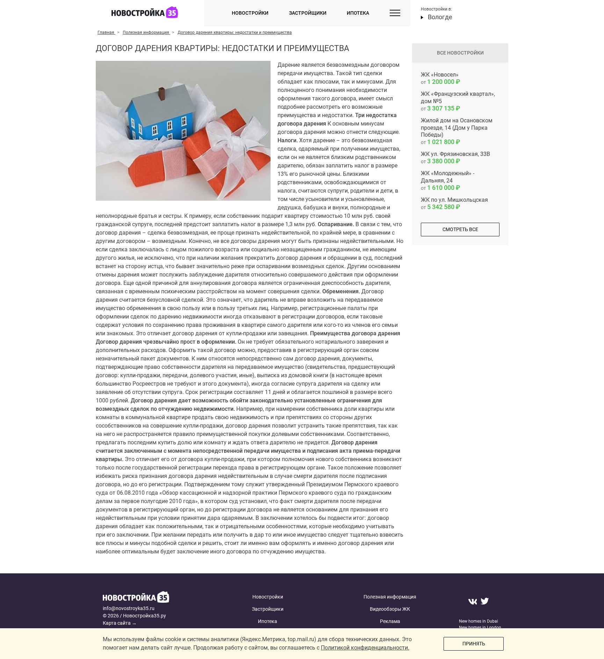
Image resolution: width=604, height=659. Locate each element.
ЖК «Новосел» (440, 78)
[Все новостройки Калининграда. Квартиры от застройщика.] (156, 598)
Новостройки (250, 13)
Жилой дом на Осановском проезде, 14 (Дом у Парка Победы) (456, 131)
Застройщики (307, 13)
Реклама (390, 621)
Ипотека (358, 13)
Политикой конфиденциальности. (365, 647)
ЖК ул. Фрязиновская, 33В (455, 158)
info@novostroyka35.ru (128, 608)
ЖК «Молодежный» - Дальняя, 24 (447, 180)
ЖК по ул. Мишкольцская (454, 203)
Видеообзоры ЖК (390, 609)
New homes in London (480, 627)
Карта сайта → (120, 623)
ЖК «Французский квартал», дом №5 (458, 101)
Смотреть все (460, 229)
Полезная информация (390, 597)
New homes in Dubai (478, 621)
